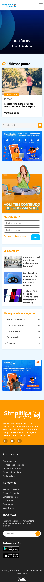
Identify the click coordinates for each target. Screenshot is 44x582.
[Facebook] (19, 441)
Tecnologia (12, 343)
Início (14, 46)
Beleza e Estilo (11, 95)
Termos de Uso (9, 461)
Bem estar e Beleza (16, 319)
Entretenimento (14, 331)
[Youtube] (12, 441)
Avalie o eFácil (9, 476)
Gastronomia (13, 337)
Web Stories (8, 508)
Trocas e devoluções (12, 468)
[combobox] (20, 125)
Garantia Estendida (12, 472)
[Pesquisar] (40, 125)
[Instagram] (5, 441)
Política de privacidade (13, 464)
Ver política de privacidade (16, 236)
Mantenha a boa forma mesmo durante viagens (20, 105)
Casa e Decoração (15, 325)
